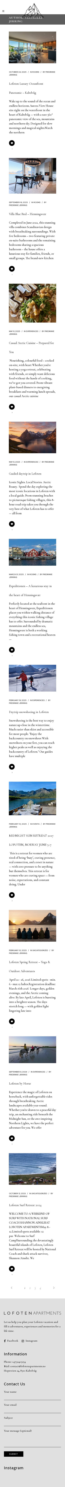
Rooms (35, 72)
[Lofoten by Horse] (32, 1049)
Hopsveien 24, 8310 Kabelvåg (20, 1370)
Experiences (32, 331)
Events (35, 824)
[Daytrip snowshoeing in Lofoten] (32, 678)
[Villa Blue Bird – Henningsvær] (32, 176)
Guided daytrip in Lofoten (25, 474)
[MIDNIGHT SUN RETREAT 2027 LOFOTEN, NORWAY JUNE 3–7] (32, 798)
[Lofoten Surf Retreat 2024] (32, 1169)
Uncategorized (40, 950)
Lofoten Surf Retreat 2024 (25, 1205)
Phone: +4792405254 (15, 1361)
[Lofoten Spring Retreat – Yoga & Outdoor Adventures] (32, 926)
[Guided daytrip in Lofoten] (32, 437)
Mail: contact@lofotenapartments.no (25, 1366)
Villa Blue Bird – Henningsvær (27, 214)
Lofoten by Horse (20, 1083)
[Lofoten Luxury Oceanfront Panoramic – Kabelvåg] (32, 47)
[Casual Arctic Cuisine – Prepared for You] (32, 303)
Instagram (31, 1340)
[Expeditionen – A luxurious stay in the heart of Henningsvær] (32, 552)
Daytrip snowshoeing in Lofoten (29, 712)
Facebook (12, 1340)
